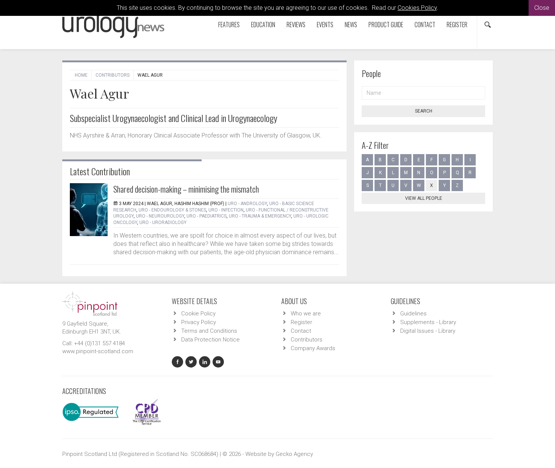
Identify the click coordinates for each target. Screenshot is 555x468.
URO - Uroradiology (163, 222)
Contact (425, 24)
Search (423, 111)
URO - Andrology (247, 203)
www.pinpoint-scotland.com (97, 351)
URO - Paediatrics (207, 216)
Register (457, 24)
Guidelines (413, 313)
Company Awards (313, 348)
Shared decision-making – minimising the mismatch (186, 189)
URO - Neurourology (160, 216)
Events (325, 24)
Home (81, 75)
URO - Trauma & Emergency (260, 216)
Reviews (296, 24)
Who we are (306, 313)
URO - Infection (226, 210)
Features (229, 24)
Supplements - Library (428, 322)
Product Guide (385, 24)
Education (263, 24)
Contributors (113, 75)
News (351, 24)
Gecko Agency (294, 454)
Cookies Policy (417, 7)
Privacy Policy (198, 322)
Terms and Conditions (209, 330)
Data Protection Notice (210, 339)
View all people (423, 198)
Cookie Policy (198, 313)
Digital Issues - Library (427, 330)
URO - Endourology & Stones (172, 210)
